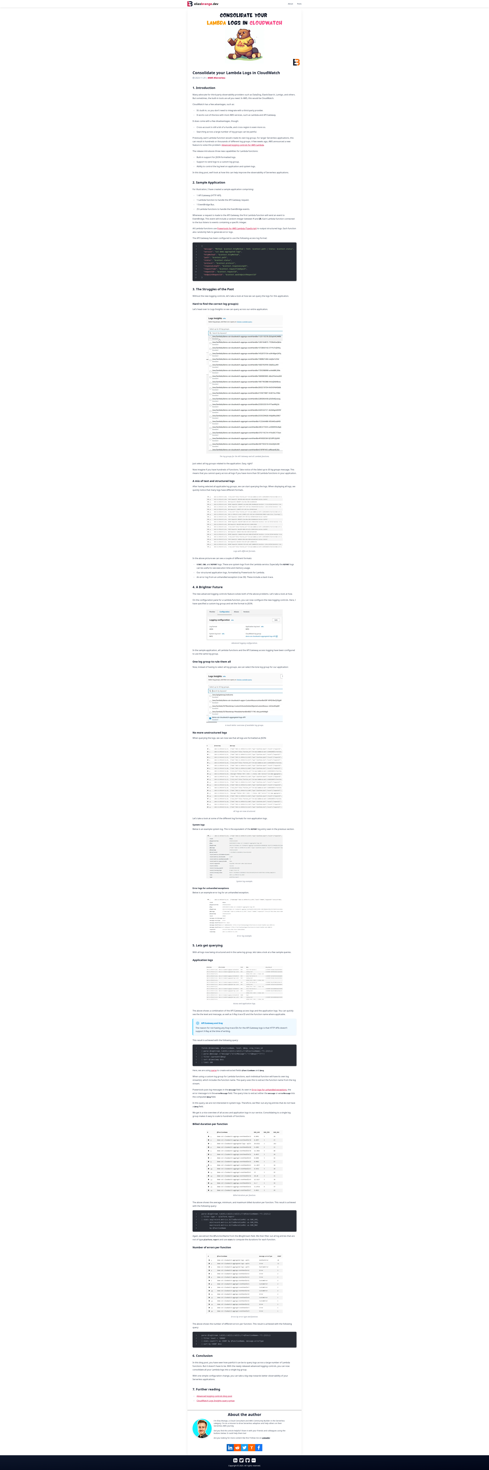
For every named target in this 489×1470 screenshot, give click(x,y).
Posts (299, 4)
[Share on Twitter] (244, 1447)
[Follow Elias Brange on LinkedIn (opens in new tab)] (235, 1460)
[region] (244, 261)
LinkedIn (266, 1438)
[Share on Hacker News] (251, 1447)
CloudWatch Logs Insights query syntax (216, 1400)
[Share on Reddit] (237, 1447)
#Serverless (219, 77)
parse (214, 1070)
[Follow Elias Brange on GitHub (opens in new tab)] (248, 1460)
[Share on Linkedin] (230, 1447)
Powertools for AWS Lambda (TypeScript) (237, 228)
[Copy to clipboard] (293, 245)
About (290, 4)
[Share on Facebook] (258, 1447)
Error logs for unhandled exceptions (269, 1089)
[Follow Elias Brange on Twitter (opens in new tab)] (241, 1460)
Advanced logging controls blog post (214, 1396)
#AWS (210, 77)
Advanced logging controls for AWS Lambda (243, 145)
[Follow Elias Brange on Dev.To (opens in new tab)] (254, 1460)
